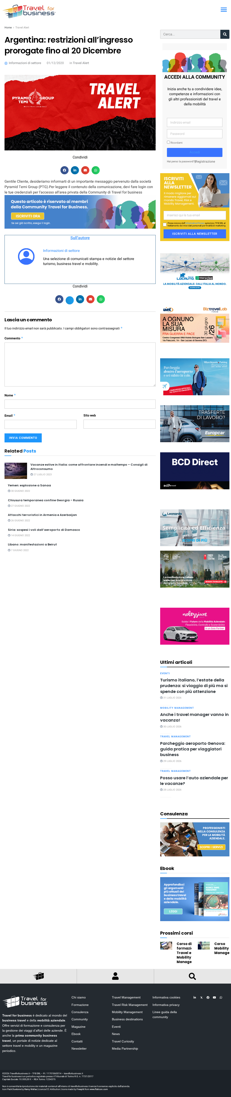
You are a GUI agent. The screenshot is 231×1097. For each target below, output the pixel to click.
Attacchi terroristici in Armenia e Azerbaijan (42, 515)
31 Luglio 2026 (172, 698)
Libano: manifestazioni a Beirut (32, 544)
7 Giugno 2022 (19, 550)
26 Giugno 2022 (20, 520)
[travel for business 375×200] (194, 324)
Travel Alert (22, 27)
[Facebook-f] (208, 997)
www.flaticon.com (99, 1089)
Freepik (80, 1089)
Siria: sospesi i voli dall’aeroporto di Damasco (44, 530)
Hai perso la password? (181, 161)
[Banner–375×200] (194, 271)
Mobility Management (177, 708)
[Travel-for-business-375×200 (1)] (194, 423)
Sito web (89, 415)
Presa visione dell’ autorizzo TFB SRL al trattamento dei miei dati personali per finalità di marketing (197, 224)
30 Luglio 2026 (172, 727)
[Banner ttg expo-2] (194, 569)
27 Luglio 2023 (42, 474)
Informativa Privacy (195, 223)
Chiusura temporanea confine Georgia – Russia (45, 500)
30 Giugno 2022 (20, 491)
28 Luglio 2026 (172, 790)
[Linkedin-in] (195, 997)
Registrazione (205, 161)
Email (10, 415)
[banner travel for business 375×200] (194, 626)
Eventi (165, 673)
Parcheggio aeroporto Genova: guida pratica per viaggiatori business (192, 749)
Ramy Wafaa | (31, 1089)
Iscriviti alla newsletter (194, 234)
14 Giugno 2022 (20, 535)
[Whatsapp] (221, 997)
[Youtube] (214, 997)
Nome (10, 395)
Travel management (175, 736)
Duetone (16, 1089)
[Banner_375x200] (194, 376)
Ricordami (176, 143)
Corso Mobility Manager (222, 948)
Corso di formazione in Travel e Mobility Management (189, 952)
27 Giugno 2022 (20, 506)
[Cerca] (224, 34)
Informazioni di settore (61, 250)
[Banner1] (194, 470)
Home (8, 27)
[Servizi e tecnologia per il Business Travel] (194, 527)
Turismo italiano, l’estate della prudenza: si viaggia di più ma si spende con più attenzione (194, 685)
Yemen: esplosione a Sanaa (29, 485)
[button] (224, 10)
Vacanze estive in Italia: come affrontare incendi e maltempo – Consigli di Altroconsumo (89, 466)
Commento (14, 338)
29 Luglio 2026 (172, 761)
